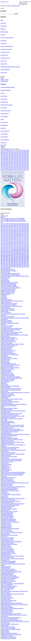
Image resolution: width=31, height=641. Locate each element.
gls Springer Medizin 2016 (7, 46)
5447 (22, 265)
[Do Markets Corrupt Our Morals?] (9, 508)
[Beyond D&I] (4, 391)
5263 (25, 230)
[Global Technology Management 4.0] (9, 333)
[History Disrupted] (5, 362)
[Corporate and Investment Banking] (9, 488)
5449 (12, 265)
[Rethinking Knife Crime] (7, 372)
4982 (4, 251)
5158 (12, 244)
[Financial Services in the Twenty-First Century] (12, 439)
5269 (22, 228)
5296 (25, 225)
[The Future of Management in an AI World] (11, 571)
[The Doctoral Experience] (7, 611)
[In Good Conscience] (6, 312)
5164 (9, 243)
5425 (9, 156)
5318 (17, 168)
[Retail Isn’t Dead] (5, 510)
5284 (2, 226)
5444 (9, 266)
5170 (7, 242)
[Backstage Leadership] (6, 507)
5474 (28, 150)
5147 (12, 247)
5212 (17, 239)
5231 (4, 235)
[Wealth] (3, 565)
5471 (15, 151)
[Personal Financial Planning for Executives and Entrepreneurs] (15, 434)
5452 (25, 264)
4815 (9, 264)
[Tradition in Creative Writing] (8, 395)
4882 (2, 260)
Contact (2, 146)
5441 (15, 266)
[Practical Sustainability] (6, 409)
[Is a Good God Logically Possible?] (9, 618)
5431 (7, 155)
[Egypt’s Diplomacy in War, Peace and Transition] (12, 558)
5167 (22, 242)
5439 (25, 266)
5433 (25, 154)
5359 (9, 159)
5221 (28, 236)
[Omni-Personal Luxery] (6, 370)
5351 (22, 160)
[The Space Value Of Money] (7, 340)
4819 (17, 263)
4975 (12, 252)
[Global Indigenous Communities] (9, 405)
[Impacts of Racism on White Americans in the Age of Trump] (15, 392)
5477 (12, 150)
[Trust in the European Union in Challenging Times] (13, 486)
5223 (17, 236)
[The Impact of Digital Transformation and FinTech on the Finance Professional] (15, 592)
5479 (2, 150)
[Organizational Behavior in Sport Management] (12, 418)
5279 (28, 226)
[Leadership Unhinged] (6, 400)
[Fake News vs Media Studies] (8, 562)
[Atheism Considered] (6, 455)
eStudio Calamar (4, 215)
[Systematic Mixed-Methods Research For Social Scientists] (14, 334)
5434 (20, 154)
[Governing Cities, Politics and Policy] (10, 414)
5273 (2, 228)
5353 (12, 160)
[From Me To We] (5, 361)
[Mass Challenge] (5, 471)
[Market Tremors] (5, 382)
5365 (7, 158)
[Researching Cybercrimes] (7, 393)
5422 (25, 156)
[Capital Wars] (4, 495)
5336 (15, 164)
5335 (20, 164)
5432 (2, 155)
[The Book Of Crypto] (6, 327)
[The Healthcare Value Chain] (8, 308)
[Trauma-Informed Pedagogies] (8, 337)
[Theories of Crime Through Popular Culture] (11, 459)
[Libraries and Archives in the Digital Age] (10, 501)
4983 (28, 249)
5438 (28, 152)
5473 (4, 151)
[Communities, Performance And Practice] (10, 329)
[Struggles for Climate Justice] (8, 552)
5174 (15, 240)
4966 (2, 255)
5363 (17, 158)
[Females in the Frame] (6, 601)
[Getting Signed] (5, 463)
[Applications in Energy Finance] (8, 341)
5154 (4, 245)
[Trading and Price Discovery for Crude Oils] (11, 413)
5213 (12, 239)
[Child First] (4, 295)
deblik (8, 5)
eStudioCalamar (16, 5)
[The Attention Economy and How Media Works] (12, 503)
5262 (2, 231)
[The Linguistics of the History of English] (10, 287)
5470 (20, 151)
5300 (9, 225)
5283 (7, 226)
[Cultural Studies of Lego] (7, 518)
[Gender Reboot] (5, 278)
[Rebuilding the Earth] (6, 527)
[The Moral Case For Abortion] (8, 353)
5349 (4, 162)
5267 (4, 230)
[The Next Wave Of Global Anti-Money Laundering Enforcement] (15, 315)
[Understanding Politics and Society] (9, 511)
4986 (12, 249)
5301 (4, 225)
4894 (25, 256)
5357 (20, 159)
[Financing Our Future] (6, 437)
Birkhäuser (3, 29)
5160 (2, 244)
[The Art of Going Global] (7, 480)
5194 (4, 240)
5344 (2, 163)
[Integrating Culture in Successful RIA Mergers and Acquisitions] (15, 446)
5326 (4, 167)
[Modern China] (4, 497)
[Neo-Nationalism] (5, 493)
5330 (17, 166)
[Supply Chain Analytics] (7, 342)
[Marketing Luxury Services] (7, 368)
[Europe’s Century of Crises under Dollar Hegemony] (13, 472)
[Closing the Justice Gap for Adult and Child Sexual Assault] (15, 482)
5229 (15, 235)
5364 (12, 158)
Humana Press (4, 63)
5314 (9, 169)
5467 (7, 152)
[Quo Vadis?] (4, 420)
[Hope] (2, 406)
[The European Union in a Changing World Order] (12, 583)
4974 (17, 252)
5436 (9, 154)
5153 (9, 245)
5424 (15, 156)
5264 (20, 230)
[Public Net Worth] (5, 622)
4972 (28, 252)
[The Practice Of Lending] (7, 539)
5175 (9, 240)
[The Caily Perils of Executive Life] (9, 345)
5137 (7, 249)
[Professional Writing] (6, 371)
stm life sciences (4, 122)
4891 (12, 257)
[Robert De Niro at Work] (7, 461)
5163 (15, 243)
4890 (17, 257)
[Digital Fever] (4, 355)
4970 (9, 253)
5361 (28, 158)
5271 (12, 228)
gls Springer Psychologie (6, 49)
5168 (17, 242)
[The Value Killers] (5, 590)
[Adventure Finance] (5, 412)
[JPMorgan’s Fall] (5, 468)
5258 (22, 231)
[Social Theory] (4, 384)
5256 (4, 232)
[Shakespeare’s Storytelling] (7, 443)
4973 (22, 252)
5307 (2, 223)
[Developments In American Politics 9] (10, 354)
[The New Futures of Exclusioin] (8, 285)
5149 (2, 247)
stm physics (3, 128)
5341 (17, 163)
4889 (22, 257)
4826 (9, 261)
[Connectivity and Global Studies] (9, 448)
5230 (9, 235)
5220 (4, 238)
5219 (9, 238)
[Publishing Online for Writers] (8, 290)
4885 (15, 259)
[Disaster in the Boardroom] (7, 346)
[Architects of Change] (6, 524)
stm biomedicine (4, 101)
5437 (4, 154)
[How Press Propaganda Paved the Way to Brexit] (12, 594)
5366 (2, 158)
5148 (7, 247)
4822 (2, 263)
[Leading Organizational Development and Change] (13, 498)
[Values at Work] (5, 457)
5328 (22, 166)
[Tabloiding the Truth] (6, 467)
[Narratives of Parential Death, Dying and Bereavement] (14, 404)
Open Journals (4, 96)
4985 (17, 249)
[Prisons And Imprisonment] (7, 316)
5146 (17, 247)
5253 (20, 232)
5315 (4, 169)
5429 (17, 155)
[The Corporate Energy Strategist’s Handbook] (11, 532)
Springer (3, 84)
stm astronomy (4, 99)
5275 (20, 227)
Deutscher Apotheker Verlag (7, 37)
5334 (25, 164)
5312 (20, 169)
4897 (9, 256)
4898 (4, 256)
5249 (12, 234)
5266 (9, 230)
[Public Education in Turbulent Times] (9, 624)
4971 (4, 253)
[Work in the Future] (5, 595)
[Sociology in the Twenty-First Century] (10, 522)
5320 (7, 168)
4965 (7, 255)
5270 (17, 228)
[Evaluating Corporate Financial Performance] (11, 328)
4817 (28, 263)
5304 (17, 223)
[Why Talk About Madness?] (7, 516)
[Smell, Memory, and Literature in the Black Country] (13, 450)
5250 (7, 234)
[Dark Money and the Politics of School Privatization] (13, 410)
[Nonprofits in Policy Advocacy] (8, 477)
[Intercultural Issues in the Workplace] (9, 282)
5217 (20, 238)
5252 (25, 232)
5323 (20, 167)
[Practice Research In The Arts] (8, 350)
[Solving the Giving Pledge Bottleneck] (10, 401)
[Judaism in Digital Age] (6, 299)
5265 (15, 230)
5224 (12, 236)
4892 (7, 257)
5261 (7, 231)
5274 (25, 227)
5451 (2, 265)
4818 (22, 263)
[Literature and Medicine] (7, 609)
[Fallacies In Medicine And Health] (9, 544)
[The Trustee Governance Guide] (8, 600)
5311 (25, 169)
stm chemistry (4, 107)
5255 (9, 232)
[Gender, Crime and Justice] (7, 366)
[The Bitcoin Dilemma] (6, 320)
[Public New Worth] (5, 277)
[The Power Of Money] (6, 546)
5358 (15, 159)
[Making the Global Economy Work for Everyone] (12, 344)
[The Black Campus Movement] (8, 289)
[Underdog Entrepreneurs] (7, 512)
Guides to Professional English (8, 87)
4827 (4, 261)
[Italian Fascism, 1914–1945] (7, 626)
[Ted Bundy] (4, 297)
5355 (2, 160)
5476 (17, 150)
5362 (22, 158)
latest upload (3, 145)
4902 (12, 255)
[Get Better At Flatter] (6, 357)
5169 (12, 242)
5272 (7, 228)
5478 (7, 150)
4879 (17, 260)
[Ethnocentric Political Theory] (8, 587)
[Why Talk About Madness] (7, 588)
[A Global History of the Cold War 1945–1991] (12, 399)
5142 (9, 248)
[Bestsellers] (4, 383)
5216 (25, 238)
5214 (7, 239)
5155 (28, 244)
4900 (22, 255)
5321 (2, 168)
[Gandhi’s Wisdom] (5, 359)
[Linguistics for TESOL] (6, 485)
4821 (7, 263)
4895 (20, 256)
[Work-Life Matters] (13, 206)
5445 (4, 266)
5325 (9, 167)
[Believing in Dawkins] (6, 464)
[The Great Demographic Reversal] (9, 489)
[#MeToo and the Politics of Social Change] (11, 613)
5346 (20, 162)
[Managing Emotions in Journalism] (9, 633)
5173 (20, 240)
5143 (4, 248)
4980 (15, 251)
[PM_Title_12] (4, 536)
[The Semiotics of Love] (6, 612)
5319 (12, 168)
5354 (7, 160)
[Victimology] (4, 491)
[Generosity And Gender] (7, 351)
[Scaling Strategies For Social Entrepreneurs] (11, 541)
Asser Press (3, 23)
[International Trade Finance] (7, 573)
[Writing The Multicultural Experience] (10, 323)
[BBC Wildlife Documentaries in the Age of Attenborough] (14, 604)
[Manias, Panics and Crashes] (7, 310)
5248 (17, 234)
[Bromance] (3, 324)
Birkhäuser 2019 (4, 31)
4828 (28, 260)
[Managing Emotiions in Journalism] (9, 286)
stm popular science (5, 131)
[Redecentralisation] (5, 294)
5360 (4, 159)
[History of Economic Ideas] (7, 293)
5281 (17, 226)
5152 (15, 245)
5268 (28, 228)
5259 (17, 231)
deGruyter (3, 34)
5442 (20, 266)
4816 (4, 264)
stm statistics (3, 142)
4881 (7, 260)
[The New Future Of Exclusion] (8, 628)
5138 (2, 249)
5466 (12, 152)
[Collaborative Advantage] (7, 635)
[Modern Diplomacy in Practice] (8, 553)
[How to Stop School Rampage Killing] (10, 505)
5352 (17, 160)
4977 (2, 252)
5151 (20, 245)
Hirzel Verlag (4, 60)
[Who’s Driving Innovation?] (7, 537)
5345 (25, 162)
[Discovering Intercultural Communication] (11, 389)
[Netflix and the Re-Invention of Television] (11, 634)
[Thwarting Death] (5, 272)
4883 (25, 259)
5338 (4, 164)
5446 (28, 265)
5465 (17, 152)
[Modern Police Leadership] (7, 440)
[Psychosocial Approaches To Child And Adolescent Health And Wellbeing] (15, 319)
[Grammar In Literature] (6, 321)
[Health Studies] (4, 397)
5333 (2, 166)
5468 (2, 152)
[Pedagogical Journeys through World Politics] (11, 603)
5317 (22, 168)
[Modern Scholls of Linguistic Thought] (10, 490)
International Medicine (6, 90)
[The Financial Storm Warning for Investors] (11, 388)
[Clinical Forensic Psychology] (8, 379)
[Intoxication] (4, 298)
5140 (20, 248)
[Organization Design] (6, 396)
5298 (20, 225)
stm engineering (4, 116)
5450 (7, 265)
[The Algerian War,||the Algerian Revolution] (11, 460)
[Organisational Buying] (6, 403)
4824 (20, 261)
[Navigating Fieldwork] (6, 469)
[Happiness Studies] (5, 423)
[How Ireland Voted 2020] (7, 421)
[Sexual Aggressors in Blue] (7, 502)
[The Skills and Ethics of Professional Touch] (11, 620)
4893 (2, 257)
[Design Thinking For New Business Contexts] (11, 332)
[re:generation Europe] (6, 605)
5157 (17, 244)
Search (2, 8)
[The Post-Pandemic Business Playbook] (10, 365)
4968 (20, 253)
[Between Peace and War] (7, 478)
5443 (2, 268)
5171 (2, 242)
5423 (20, 156)
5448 (17, 265)
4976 (7, 252)
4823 (25, 261)
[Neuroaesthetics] (5, 280)
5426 (4, 156)
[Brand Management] (6, 433)
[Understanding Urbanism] (7, 484)
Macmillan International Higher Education (10, 66)
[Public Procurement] (6, 302)
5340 (22, 163)
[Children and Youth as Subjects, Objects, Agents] (12, 442)
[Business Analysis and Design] (8, 417)
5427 (28, 155)
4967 (25, 253)
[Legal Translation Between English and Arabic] (12, 300)
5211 (22, 239)
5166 (28, 242)
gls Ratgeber (3, 40)
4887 (4, 259)
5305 (12, 223)
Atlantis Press (4, 26)
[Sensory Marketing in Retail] (7, 269)
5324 (15, 167)
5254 (15, 232)
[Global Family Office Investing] (8, 580)
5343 (7, 163)
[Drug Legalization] (5, 307)
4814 (15, 264)
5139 (25, 248)
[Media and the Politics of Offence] (9, 586)
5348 (9, 162)
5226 (2, 236)
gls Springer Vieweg (5, 52)
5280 (22, 226)
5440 (7, 268)
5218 (15, 238)
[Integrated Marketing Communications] (10, 386)
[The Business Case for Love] (8, 506)
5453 (20, 264)
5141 (15, 248)
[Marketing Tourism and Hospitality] (9, 438)
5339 (28, 163)
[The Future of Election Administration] (10, 528)
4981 (9, 251)
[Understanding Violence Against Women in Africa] (13, 416)
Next (2, 222)
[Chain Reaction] (5, 451)
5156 (22, 244)
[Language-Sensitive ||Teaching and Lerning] (11, 306)
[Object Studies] (4, 311)
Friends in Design (5, 79)
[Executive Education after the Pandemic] (10, 376)
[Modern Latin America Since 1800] (9, 338)
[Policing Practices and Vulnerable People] (10, 429)
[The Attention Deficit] (6, 529)
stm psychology (4, 133)
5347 (15, 162)
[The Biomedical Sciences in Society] (9, 431)
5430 (12, 155)
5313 (15, 169)
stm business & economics (7, 104)
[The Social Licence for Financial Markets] (11, 494)
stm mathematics (4, 125)
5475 (22, 150)
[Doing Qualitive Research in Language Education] (12, 454)
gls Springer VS (4, 55)
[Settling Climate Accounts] (7, 374)
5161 (25, 243)
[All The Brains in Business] (7, 549)
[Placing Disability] (5, 281)
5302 (28, 223)
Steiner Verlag (4, 72)
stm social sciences (5, 139)
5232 (28, 234)
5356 (25, 159)
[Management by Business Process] (9, 303)
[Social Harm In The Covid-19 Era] (9, 358)
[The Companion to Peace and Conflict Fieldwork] (12, 473)
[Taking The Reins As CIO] (7, 540)
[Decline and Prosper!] (6, 348)
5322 (25, 167)
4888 (28, 257)
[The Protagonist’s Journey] (7, 380)
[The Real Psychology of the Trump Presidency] (12, 474)
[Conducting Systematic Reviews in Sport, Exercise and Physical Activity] (15, 616)
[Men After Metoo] (5, 336)
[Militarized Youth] (5, 567)
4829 (22, 260)
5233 (22, 234)
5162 (20, 243)
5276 (15, 227)
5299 (15, 225)
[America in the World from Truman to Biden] (11, 378)
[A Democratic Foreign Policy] (8, 569)
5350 (28, 160)
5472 (9, 151)
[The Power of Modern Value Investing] (10, 273)
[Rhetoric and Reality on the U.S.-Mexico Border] (12, 425)
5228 (20, 235)
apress (2, 20)
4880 (12, 260)
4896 (15, 256)
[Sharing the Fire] (5, 465)
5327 (28, 166)
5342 (12, 163)
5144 (28, 247)
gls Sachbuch (4, 43)
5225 (7, 236)
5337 (9, 164)
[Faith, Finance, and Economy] (8, 499)
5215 (2, 239)
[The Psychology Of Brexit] (7, 543)
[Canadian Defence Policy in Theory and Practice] (12, 556)
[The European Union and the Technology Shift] (12, 430)
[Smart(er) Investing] (5, 523)
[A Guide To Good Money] (7, 325)
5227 (25, 235)
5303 (22, 223)
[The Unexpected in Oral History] (8, 304)
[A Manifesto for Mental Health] (8, 519)
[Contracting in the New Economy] (9, 435)
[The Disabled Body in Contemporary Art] (10, 274)
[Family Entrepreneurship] (7, 427)
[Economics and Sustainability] (8, 452)
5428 (22, 155)
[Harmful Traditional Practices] (8, 481)
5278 (4, 227)
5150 (25, 245)
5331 (12, 166)
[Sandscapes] (4, 476)
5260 (12, 231)
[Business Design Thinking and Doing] (10, 367)
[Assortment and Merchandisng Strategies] (10, 617)
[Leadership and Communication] (8, 283)
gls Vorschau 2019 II (5, 58)
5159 (7, 244)
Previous (3, 217)
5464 (22, 152)
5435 (15, 154)
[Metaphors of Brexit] (6, 554)
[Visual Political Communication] (8, 575)
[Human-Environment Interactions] (9, 456)
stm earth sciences (5, 113)
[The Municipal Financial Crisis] (8, 363)
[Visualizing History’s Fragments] (8, 270)
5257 (28, 231)
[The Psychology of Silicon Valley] (9, 570)
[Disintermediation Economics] (8, 422)
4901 (17, 255)
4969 (15, 253)
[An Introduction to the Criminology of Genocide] (12, 426)
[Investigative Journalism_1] (7, 597)
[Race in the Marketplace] (7, 584)
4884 (20, 259)
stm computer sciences (6, 110)
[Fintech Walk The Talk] (6, 349)
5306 (7, 223)
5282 (12, 226)
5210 (27, 239)
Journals (2, 93)
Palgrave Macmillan (5, 69)
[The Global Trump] (5, 599)
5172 (25, 240)
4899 (28, 255)
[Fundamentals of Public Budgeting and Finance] (12, 608)
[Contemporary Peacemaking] (8, 375)
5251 (2, 234)
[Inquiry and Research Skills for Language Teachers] (13, 563)
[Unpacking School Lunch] (7, 331)
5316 (28, 168)
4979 (20, 251)
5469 (25, 151)
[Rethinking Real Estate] (6, 582)
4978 (25, 251)
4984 (22, 249)
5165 (4, 243)
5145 (22, 247)
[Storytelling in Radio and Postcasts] (9, 408)
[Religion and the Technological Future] (10, 447)
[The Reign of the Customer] (7, 579)
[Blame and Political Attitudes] (8, 291)
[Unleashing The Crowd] (6, 548)
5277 (9, 227)
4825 (15, 261)
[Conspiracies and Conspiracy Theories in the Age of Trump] (15, 276)
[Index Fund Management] (7, 607)
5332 (7, 166)
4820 (12, 263)
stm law (2, 119)
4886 (9, 259)
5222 (22, 236)
